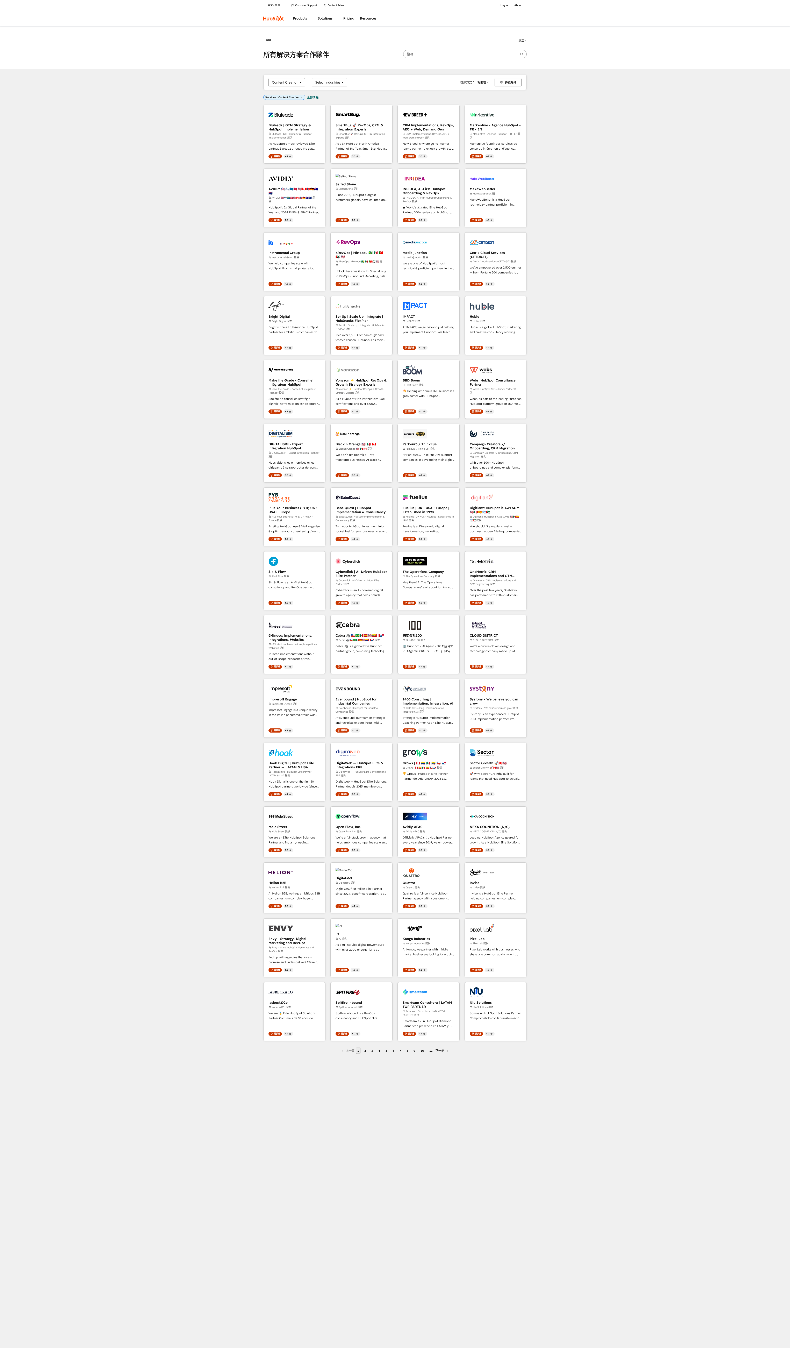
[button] (522, 40)
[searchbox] (465, 54)
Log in (504, 5)
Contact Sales (336, 5)
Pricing (348, 18)
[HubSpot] (273, 18)
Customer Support (306, 5)
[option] (285, 82)
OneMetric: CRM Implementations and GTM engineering (491, 574)
